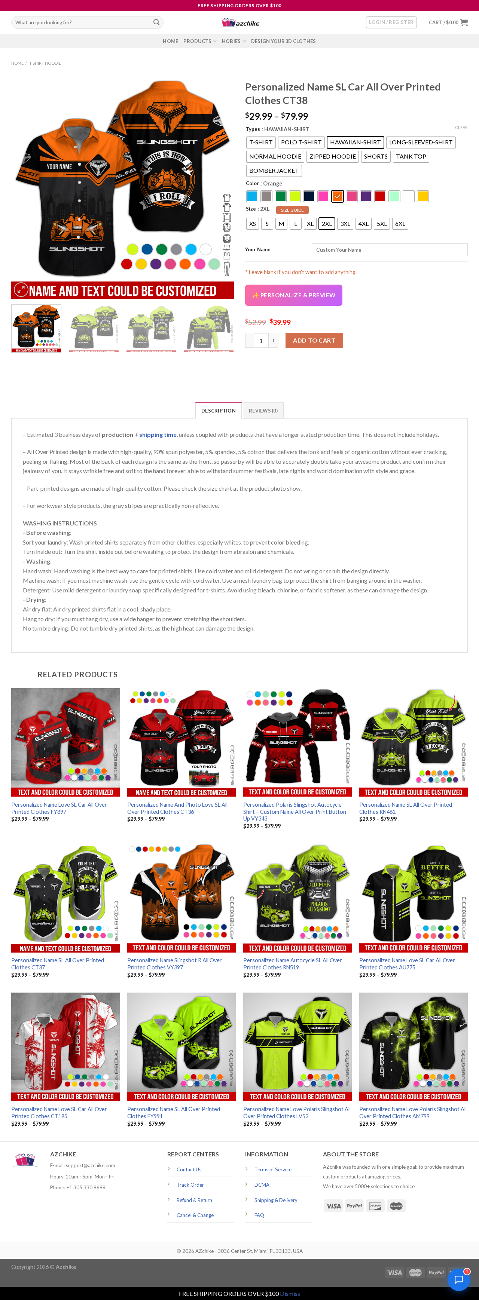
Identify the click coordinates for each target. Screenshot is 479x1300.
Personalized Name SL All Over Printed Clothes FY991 (173, 1112)
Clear (461, 127)
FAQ (259, 1215)
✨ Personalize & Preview (294, 295)
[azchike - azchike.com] (239, 22)
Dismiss (290, 1293)
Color (252, 183)
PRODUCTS (197, 41)
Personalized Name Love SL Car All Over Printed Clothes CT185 (59, 1112)
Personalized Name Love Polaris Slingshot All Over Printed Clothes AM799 (413, 1112)
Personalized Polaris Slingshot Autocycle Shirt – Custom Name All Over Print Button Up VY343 (294, 811)
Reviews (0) (263, 411)
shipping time (158, 434)
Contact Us (189, 1169)
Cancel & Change (195, 1215)
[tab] (218, 410)
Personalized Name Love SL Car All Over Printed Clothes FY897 (59, 808)
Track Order (190, 1185)
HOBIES (231, 41)
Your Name (258, 249)
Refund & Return (194, 1200)
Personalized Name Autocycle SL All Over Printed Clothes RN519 (292, 964)
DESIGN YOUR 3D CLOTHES (283, 41)
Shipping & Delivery (276, 1200)
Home (17, 63)
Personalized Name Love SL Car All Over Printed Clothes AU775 (407, 964)
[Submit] (156, 22)
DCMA (261, 1185)
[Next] (220, 187)
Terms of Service (273, 1169)
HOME (170, 41)
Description (218, 411)
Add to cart (314, 340)
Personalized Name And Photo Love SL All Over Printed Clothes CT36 (177, 808)
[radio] (261, 142)
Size (251, 209)
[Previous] (25, 187)
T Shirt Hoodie (45, 63)
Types (253, 129)
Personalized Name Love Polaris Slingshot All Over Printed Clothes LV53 (297, 1112)
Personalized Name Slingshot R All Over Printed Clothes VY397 (174, 964)
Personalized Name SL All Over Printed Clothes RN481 (405, 808)
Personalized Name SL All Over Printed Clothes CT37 (57, 964)
